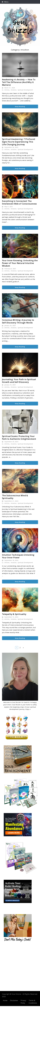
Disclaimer (14, 1000)
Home (5, 1000)
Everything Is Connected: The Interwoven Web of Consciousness (19, 202)
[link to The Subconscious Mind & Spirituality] (20, 481)
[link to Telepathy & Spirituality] (20, 600)
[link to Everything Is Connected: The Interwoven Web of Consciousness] (20, 186)
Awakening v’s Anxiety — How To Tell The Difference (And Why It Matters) (18, 82)
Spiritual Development (25, 90)
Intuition (13, 90)
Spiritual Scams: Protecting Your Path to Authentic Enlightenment (19, 437)
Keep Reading (20, 106)
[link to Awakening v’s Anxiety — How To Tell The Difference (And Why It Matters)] (20, 65)
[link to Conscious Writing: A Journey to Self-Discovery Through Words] (20, 305)
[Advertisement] (20, 971)
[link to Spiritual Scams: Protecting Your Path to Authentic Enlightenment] (20, 422)
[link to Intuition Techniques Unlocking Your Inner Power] (20, 540)
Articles (6, 90)
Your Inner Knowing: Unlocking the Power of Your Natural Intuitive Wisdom (20, 263)
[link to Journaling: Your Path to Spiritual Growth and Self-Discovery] (20, 365)
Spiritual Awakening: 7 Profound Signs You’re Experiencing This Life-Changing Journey (18, 142)
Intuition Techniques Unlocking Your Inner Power (18, 556)
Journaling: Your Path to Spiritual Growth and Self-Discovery (19, 380)
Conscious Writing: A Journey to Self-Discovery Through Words (18, 321)
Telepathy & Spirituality (14, 614)
